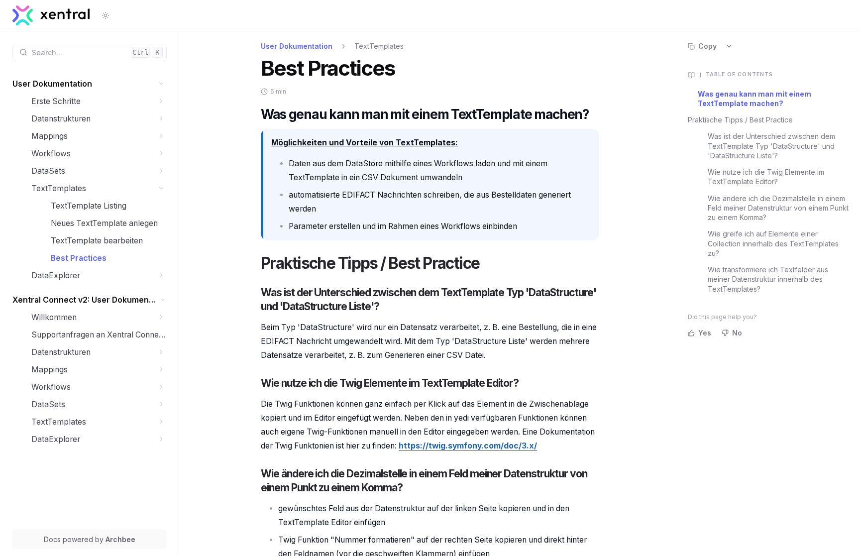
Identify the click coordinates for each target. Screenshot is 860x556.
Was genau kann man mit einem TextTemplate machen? (754, 99)
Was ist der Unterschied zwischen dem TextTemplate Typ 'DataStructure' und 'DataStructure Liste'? (771, 146)
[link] (89, 84)
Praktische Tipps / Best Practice (740, 119)
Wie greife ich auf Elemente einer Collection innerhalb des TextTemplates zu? (773, 243)
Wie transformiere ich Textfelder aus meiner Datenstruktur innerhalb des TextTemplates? (768, 279)
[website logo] (51, 15)
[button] (161, 84)
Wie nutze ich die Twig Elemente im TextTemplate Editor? (766, 177)
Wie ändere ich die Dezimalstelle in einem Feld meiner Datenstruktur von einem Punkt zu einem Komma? (778, 208)
